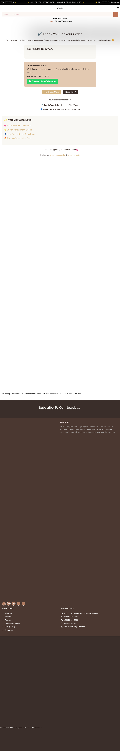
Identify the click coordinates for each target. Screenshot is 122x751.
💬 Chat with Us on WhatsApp (42, 81)
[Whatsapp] (18, 604)
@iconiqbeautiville (57, 155)
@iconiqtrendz (74, 155)
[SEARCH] (115, 14)
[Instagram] (4, 604)
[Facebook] (13, 604)
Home (50, 21)
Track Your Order (52, 92)
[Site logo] (60, 8)
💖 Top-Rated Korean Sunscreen (18, 126)
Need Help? (70, 92)
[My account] (7, 8)
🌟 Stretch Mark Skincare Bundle (18, 130)
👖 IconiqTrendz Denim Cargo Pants (19, 134)
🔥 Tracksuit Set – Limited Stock (17, 138)
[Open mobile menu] (3, 8)
